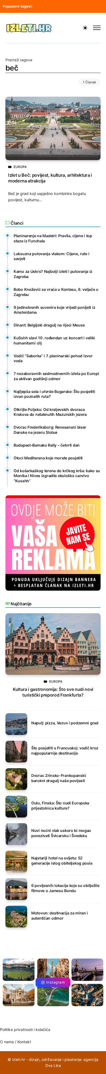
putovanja (48, 6)
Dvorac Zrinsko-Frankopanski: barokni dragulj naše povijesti (58, 778)
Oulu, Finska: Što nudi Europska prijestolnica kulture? (60, 805)
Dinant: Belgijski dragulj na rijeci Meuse (49, 325)
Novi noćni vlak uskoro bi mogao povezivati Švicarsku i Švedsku (61, 833)
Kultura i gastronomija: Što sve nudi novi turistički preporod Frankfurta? (53, 692)
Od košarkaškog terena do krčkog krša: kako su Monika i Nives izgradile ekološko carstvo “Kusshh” (57, 475)
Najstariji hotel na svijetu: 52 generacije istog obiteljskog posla (61, 860)
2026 (92, 6)
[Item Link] (53, 128)
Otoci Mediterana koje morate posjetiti (48, 458)
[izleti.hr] (28, 27)
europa (72, 6)
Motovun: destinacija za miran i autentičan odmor (59, 915)
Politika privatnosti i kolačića (25, 1029)
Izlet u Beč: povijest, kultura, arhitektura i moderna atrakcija (50, 178)
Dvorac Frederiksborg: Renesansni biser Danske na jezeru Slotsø (50, 430)
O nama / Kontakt (15, 1041)
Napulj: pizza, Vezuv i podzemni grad (64, 723)
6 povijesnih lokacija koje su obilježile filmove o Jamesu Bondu (65, 888)
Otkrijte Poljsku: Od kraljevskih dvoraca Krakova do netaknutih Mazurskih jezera (50, 412)
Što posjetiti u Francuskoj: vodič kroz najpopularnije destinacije (64, 750)
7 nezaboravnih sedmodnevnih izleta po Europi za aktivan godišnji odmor (56, 376)
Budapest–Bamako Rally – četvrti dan (47, 445)
